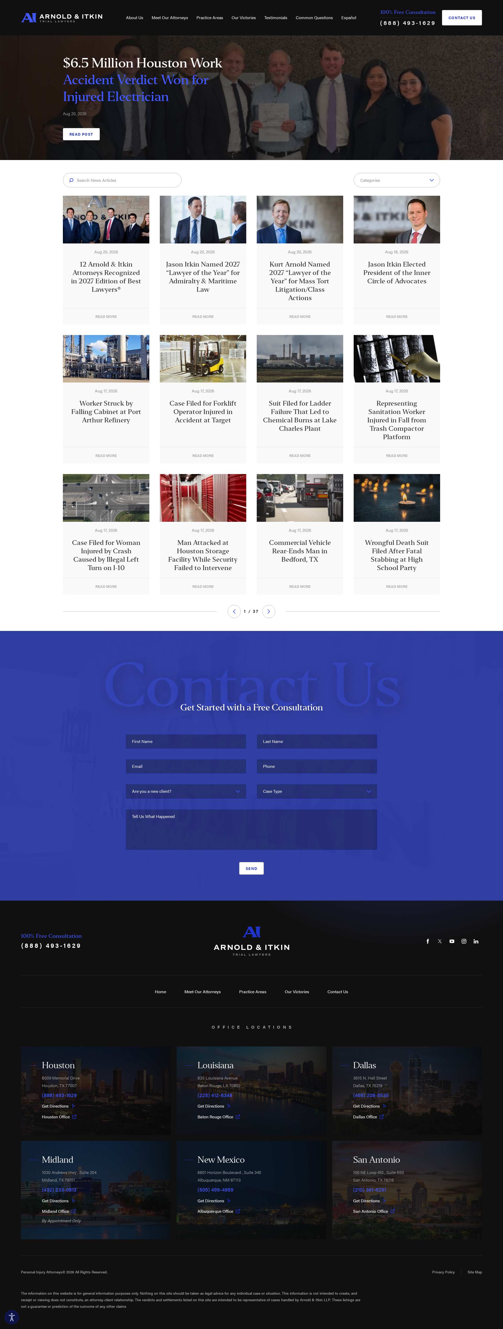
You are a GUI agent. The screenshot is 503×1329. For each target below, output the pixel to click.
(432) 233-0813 (59, 1189)
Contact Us (462, 17)
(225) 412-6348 (215, 1095)
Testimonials (275, 17)
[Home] (61, 17)
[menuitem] (134, 17)
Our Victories (244, 17)
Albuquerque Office (215, 1211)
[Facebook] (428, 941)
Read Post (81, 134)
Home (160, 991)
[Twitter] (440, 941)
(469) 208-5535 (371, 1095)
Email (137, 766)
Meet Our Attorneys (170, 17)
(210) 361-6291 (369, 1189)
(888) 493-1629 (408, 22)
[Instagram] (464, 941)
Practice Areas (209, 17)
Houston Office (56, 1117)
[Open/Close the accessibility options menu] (12, 1317)
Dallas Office (365, 1117)
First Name (142, 741)
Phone (269, 766)
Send (252, 868)
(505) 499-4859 (215, 1189)
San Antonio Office (370, 1211)
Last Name (273, 741)
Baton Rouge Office (215, 1117)
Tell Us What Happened (153, 816)
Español (348, 17)
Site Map (475, 1271)
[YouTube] (452, 941)
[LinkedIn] (476, 941)
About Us (134, 17)
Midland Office (55, 1211)
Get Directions (55, 1106)
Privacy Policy (443, 1271)
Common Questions (314, 17)
